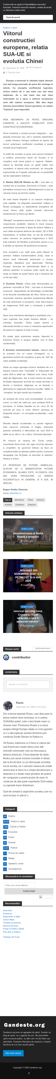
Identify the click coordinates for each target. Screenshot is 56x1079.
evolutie (8, 505)
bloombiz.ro (15, 493)
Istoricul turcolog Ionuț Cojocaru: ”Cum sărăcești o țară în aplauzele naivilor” (28, 616)
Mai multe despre (13, 1053)
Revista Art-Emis (10, 926)
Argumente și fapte (11, 916)
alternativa (19, 500)
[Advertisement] (28, 975)
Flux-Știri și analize (11, 932)
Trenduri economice (12, 923)
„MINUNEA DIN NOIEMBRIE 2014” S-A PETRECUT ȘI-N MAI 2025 (28, 575)
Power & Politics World (13, 929)
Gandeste (19, 505)
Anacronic (7, 910)
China (30, 500)
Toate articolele (42, 648)
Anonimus (7, 913)
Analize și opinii (10, 28)
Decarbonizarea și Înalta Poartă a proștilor (28, 535)
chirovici (40, 500)
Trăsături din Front (11, 937)
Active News (8, 919)
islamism (32, 505)
